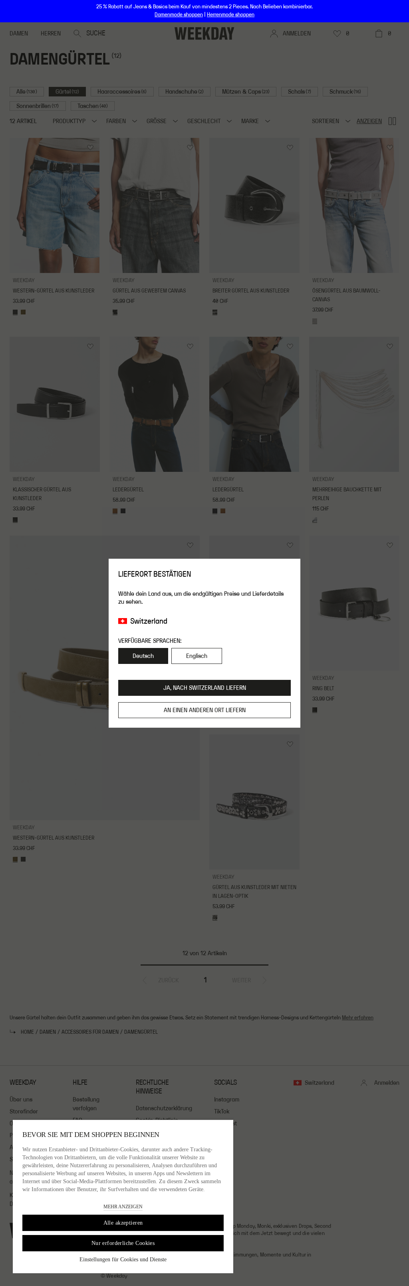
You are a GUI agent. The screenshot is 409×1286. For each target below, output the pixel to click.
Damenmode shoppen (179, 15)
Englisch (196, 656)
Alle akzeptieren (123, 1223)
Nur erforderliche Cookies (123, 1243)
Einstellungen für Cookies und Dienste (123, 1259)
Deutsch (143, 656)
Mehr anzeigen (123, 1206)
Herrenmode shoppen (230, 15)
